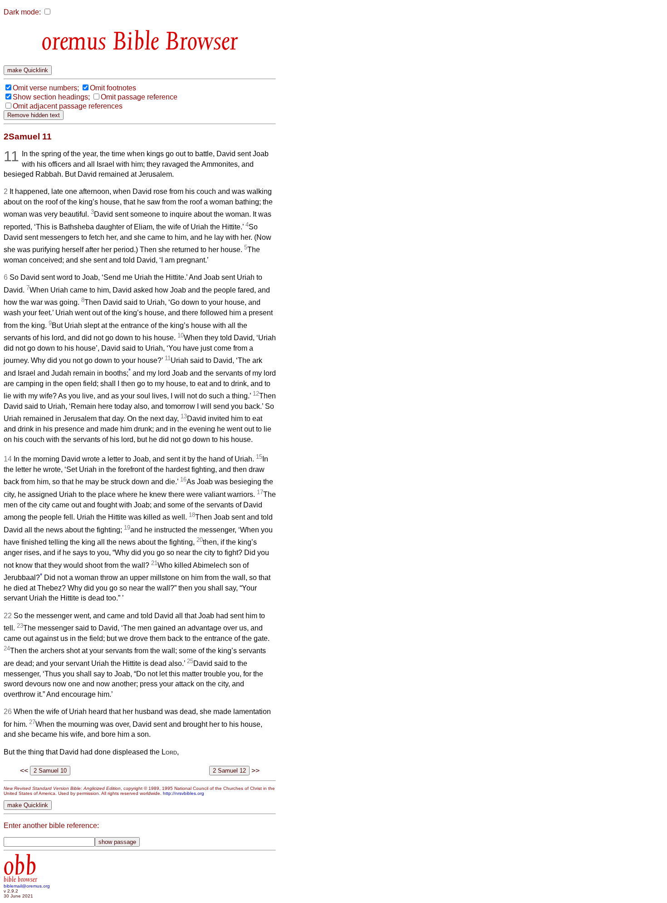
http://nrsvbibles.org (183, 793)
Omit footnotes (113, 88)
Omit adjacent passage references (68, 106)
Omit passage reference (139, 97)
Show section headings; (51, 97)
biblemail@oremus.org (27, 885)
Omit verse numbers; (46, 88)
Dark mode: (22, 12)
